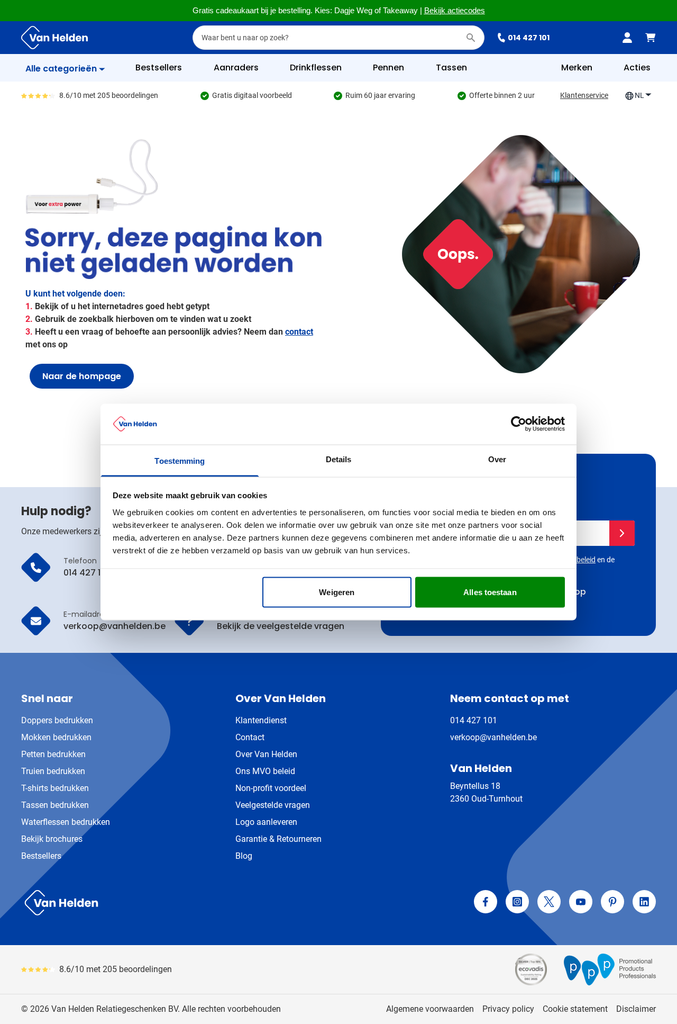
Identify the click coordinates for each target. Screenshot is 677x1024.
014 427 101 (529, 37)
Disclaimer (636, 1009)
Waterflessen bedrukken (65, 822)
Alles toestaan (489, 592)
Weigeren (336, 592)
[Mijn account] (627, 37)
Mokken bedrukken (56, 737)
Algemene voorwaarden (430, 1009)
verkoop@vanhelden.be (493, 737)
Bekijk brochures (52, 839)
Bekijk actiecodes (454, 10)
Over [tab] (497, 458)
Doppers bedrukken (57, 720)
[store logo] (177, 902)
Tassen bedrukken (55, 805)
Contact (249, 737)
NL (639, 95)
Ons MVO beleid (265, 771)
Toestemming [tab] (179, 460)
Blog (243, 856)
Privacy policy (508, 1009)
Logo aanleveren (266, 822)
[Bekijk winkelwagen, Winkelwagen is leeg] (650, 37)
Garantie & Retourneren (278, 839)
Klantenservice (584, 95)
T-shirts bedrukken (55, 788)
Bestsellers (41, 856)
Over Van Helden (266, 754)
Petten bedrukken (53, 754)
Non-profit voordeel (270, 788)
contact (299, 332)
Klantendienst (261, 720)
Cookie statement (575, 1009)
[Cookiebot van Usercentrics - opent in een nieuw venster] (518, 424)
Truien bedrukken (53, 771)
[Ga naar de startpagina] (54, 37)
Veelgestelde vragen (272, 805)
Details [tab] (339, 458)
